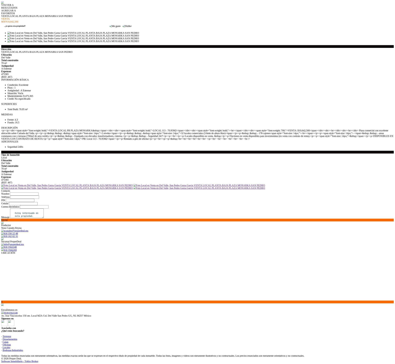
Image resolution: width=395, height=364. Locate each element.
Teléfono (5, 197)
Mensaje (5, 217)
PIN (3, 200)
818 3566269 (10, 250)
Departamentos (10, 339)
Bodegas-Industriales (13, 350)
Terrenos (7, 336)
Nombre (5, 193)
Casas (5, 342)
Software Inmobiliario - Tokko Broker (19, 361)
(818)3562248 (11, 313)
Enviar (4, 220)
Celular (4, 203)
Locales (6, 347)
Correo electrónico (10, 206)
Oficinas (7, 344)
